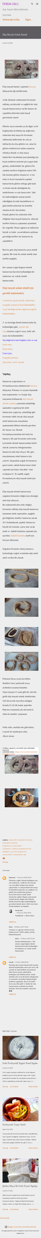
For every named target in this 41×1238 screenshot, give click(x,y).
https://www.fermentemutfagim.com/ (20, 753)
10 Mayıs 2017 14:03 (21, 927)
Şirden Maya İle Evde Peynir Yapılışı (20, 1186)
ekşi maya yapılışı (25, 840)
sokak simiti (8, 855)
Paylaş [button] (5, 862)
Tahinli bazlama (18, 535)
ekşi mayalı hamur (10, 843)
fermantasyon (25, 849)
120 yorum (14, 1209)
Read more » (33, 1087)
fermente (6, 852)
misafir (11, 962)
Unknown (12, 877)
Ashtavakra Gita (11, 19)
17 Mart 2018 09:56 (21, 962)
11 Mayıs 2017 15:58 (27, 938)
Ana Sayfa (4, 1218)
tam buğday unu (19, 855)
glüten (14, 852)
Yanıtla (12, 922)
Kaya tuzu (7, 349)
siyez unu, (7, 344)
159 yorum (14, 1087)
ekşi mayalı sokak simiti (12, 846)
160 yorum (14, 1148)
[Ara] (32, 4)
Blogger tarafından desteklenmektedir (21, 1227)
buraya (32, 86)
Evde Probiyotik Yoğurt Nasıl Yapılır (20, 1063)
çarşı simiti (13, 840)
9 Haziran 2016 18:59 (24, 913)
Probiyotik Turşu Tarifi (14, 1124)
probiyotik (21, 852)
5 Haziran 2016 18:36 (24, 877)
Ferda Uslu (11, 4)
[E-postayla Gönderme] (4, 859)
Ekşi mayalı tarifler (10, 849)
